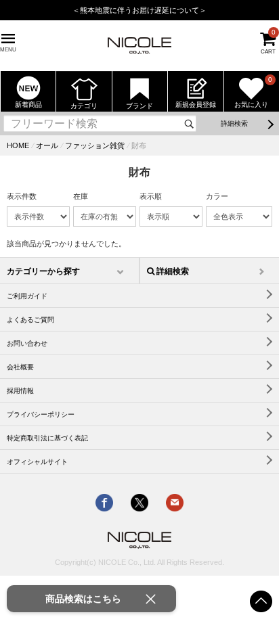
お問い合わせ (27, 343)
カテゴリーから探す (43, 271)
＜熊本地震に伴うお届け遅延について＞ (139, 10)
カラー (217, 196)
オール (47, 145)
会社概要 (20, 367)
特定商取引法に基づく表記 (47, 438)
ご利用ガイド (27, 296)
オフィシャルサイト (37, 461)
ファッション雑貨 (95, 145)
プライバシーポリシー (40, 414)
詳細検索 (234, 123)
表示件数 (22, 196)
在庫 (80, 196)
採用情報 (20, 390)
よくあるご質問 (30, 319)
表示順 (151, 196)
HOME (18, 145)
